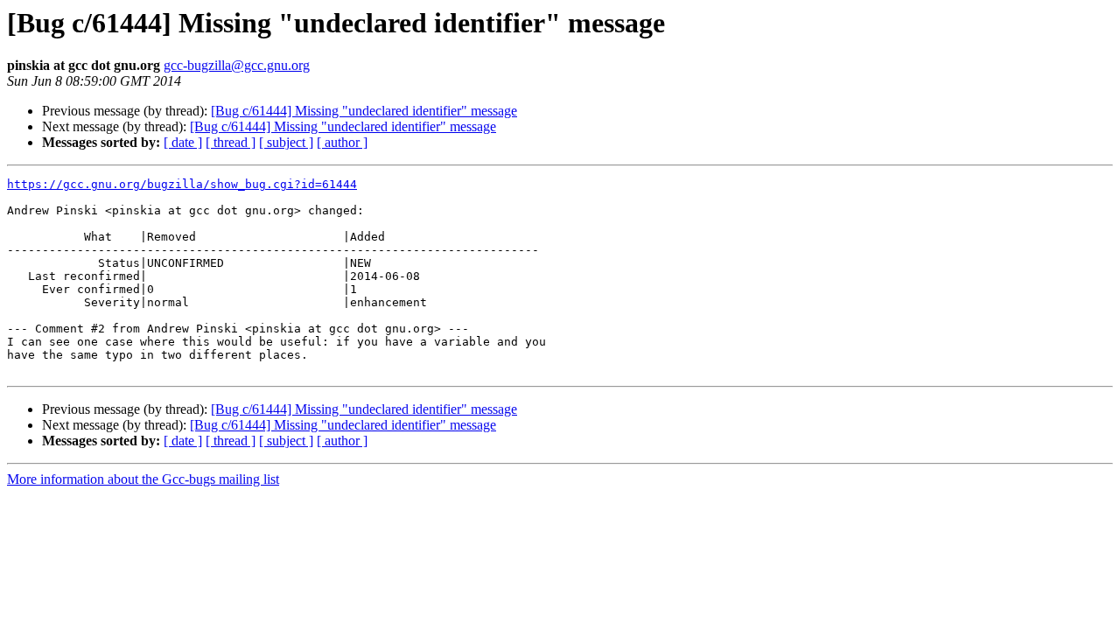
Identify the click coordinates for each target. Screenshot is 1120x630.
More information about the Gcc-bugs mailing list (143, 479)
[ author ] (342, 142)
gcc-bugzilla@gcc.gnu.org (237, 65)
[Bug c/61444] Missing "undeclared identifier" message (364, 110)
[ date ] (183, 142)
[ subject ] (286, 142)
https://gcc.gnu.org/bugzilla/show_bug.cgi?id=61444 (182, 184)
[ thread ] (231, 142)
